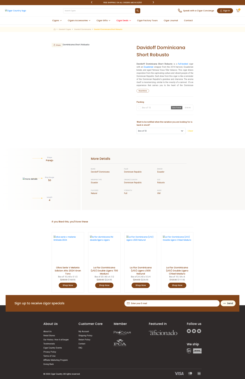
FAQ (80, 348)
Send (230, 303)
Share (58, 45)
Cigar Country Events (52, 348)
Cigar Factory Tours (147, 20)
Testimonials (49, 344)
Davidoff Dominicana (82, 29)
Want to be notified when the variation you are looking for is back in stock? (164, 123)
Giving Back (48, 364)
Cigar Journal (171, 20)
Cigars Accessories (78, 20)
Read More (143, 91)
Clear (190, 130)
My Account (83, 331)
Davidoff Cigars (65, 29)
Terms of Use (49, 356)
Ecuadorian (148, 67)
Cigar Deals (122, 20)
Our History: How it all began (56, 339)
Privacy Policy (49, 352)
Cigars (55, 20)
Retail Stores (49, 335)
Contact (188, 20)
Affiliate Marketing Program (55, 360)
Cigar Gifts (102, 20)
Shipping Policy (85, 335)
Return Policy (84, 339)
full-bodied (183, 64)
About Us (47, 331)
